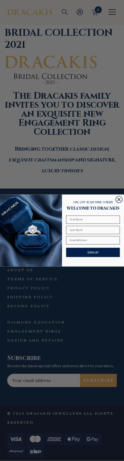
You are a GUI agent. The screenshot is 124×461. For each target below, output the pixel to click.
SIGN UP (92, 252)
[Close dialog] (119, 199)
